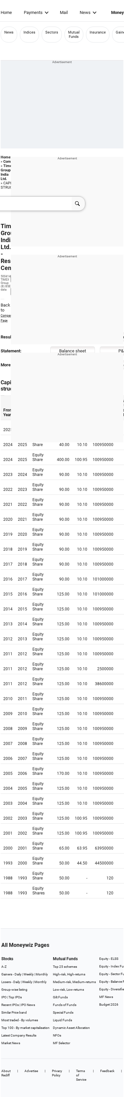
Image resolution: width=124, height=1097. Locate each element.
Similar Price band (14, 1012)
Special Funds (63, 1012)
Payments (33, 12)
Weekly (28, 974)
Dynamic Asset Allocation (71, 1028)
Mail (64, 12)
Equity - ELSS (108, 959)
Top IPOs (15, 997)
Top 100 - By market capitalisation (25, 1028)
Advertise (31, 1071)
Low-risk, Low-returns (68, 989)
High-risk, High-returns (69, 974)
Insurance (98, 32)
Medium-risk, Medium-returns (74, 982)
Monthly (42, 974)
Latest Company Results (18, 1035)
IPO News (28, 1005)
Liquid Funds (62, 1020)
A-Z (4, 966)
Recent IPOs (10, 1005)
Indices (29, 32)
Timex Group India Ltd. (7, 172)
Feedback (107, 1071)
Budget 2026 (108, 1004)
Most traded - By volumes (19, 1020)
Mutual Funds (74, 34)
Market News (10, 1043)
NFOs (57, 1035)
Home (6, 12)
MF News (106, 997)
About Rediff (6, 1073)
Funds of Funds (64, 1005)
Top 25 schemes (65, 966)
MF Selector (61, 1043)
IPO (4, 997)
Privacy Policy (57, 1073)
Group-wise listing (14, 989)
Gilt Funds (60, 997)
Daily (18, 974)
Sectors (51, 32)
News (85, 12)
